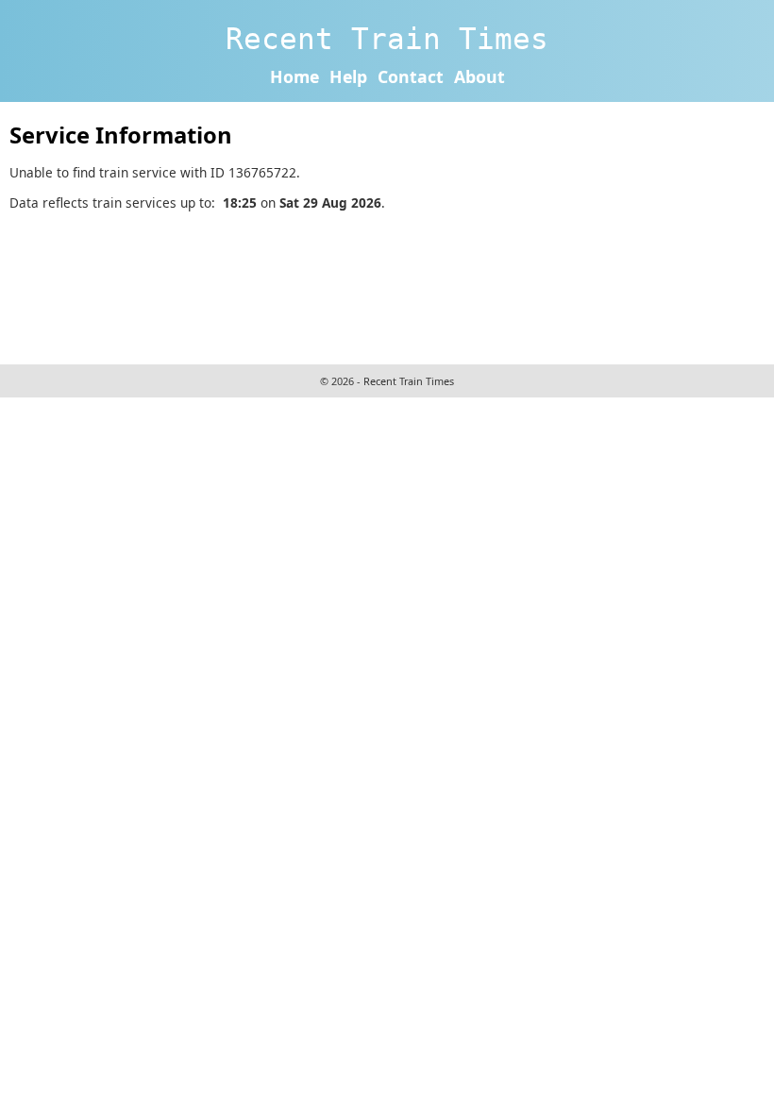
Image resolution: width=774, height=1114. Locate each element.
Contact (411, 76)
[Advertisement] (353, 285)
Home (294, 76)
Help (348, 76)
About (479, 76)
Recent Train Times (387, 39)
